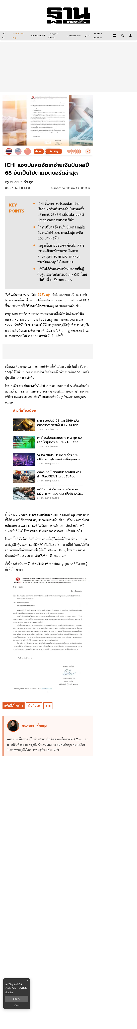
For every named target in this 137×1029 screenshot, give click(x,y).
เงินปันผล (34, 706)
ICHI (48, 706)
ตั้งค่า (17, 1005)
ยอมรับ (16, 999)
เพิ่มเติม (9, 992)
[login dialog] (130, 35)
